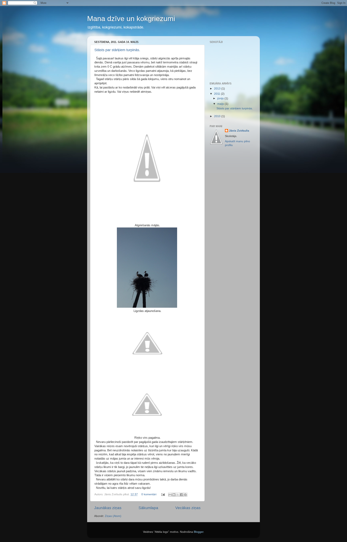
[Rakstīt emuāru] (174, 495)
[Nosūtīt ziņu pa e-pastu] (163, 494)
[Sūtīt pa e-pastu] (170, 495)
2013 (217, 88)
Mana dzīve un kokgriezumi (131, 18)
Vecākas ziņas (188, 508)
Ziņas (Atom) (113, 516)
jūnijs (221, 98)
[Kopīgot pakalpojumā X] (178, 495)
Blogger (198, 531)
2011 (217, 93)
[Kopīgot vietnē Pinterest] (185, 495)
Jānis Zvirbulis (239, 130)
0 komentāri (148, 494)
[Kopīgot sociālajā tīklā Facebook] (182, 495)
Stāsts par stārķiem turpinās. (117, 50)
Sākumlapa (148, 508)
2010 (217, 116)
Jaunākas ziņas (107, 508)
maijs (221, 103)
